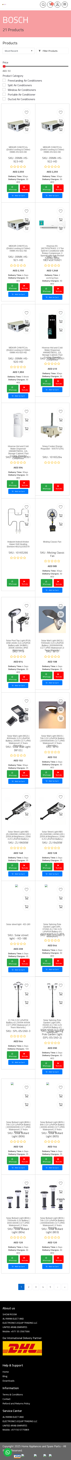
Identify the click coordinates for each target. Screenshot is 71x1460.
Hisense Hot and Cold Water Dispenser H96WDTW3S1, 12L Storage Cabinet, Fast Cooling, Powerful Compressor (18, 452)
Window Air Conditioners (22, 90)
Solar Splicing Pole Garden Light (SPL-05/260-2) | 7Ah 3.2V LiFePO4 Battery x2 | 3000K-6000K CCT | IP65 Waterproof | (52, 1026)
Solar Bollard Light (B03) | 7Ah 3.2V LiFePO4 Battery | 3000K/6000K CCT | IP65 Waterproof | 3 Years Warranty (52, 1223)
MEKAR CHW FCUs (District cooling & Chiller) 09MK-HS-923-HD (18, 149)
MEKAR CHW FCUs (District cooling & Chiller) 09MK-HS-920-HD (18, 350)
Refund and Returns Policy (16, 1403)
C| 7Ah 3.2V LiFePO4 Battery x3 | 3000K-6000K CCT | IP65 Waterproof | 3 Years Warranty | (18, 1024)
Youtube (25, 189)
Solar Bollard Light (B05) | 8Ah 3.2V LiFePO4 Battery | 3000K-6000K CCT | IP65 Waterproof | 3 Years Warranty (52, 1127)
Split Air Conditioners (20, 85)
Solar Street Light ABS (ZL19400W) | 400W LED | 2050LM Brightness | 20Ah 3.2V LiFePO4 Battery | (52, 835)
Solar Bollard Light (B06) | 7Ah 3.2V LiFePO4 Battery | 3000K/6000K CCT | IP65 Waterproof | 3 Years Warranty (18, 1127)
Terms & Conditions (13, 1394)
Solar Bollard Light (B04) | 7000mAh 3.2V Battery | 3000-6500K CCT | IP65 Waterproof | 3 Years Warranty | (18, 1223)
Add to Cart (19, 195)
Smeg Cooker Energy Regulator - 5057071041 (52, 447)
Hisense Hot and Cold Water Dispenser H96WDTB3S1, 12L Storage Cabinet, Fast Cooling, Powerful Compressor (52, 354)
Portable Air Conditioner (21, 94)
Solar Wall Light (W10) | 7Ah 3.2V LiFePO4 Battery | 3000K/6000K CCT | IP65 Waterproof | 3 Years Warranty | (52, 741)
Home (6, 1371)
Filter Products (50, 51)
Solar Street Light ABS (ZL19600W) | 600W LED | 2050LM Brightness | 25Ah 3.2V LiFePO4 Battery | (18, 835)
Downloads (8, 1380)
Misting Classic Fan (52, 542)
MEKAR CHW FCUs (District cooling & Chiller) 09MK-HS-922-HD (52, 149)
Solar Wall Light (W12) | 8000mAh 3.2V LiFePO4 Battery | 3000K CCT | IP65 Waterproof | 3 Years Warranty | (18, 741)
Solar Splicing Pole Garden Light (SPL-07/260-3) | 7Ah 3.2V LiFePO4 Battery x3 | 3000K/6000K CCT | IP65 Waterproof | (52, 930)
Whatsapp (13, 189)
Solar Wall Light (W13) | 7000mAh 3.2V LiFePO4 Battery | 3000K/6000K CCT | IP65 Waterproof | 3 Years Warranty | (52, 645)
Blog (5, 1376)
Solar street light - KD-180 (18, 924)
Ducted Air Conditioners (21, 99)
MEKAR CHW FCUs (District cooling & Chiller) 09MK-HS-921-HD (18, 248)
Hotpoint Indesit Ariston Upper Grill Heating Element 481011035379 (18, 544)
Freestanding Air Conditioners (25, 80)
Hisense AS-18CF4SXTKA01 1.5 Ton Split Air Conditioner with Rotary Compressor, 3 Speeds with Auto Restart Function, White (52, 252)
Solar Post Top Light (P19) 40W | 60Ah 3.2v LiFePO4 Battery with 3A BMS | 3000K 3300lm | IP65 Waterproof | (18, 645)
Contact (6, 1399)
